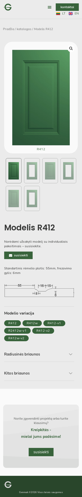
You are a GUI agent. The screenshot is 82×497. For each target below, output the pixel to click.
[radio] (12, 323)
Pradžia (8, 29)
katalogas (24, 29)
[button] (50, 7)
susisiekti (21, 255)
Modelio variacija (19, 313)
